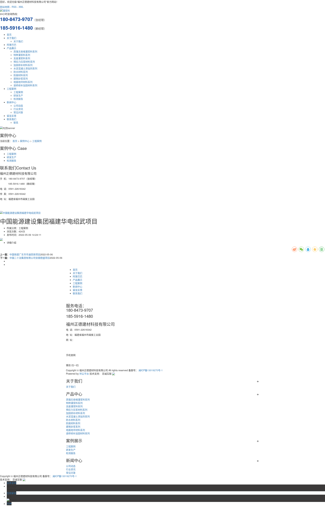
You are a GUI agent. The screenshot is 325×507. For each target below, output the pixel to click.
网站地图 (4, 6)
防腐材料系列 (21, 75)
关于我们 (11, 38)
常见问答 (18, 112)
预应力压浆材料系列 (24, 61)
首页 (9, 34)
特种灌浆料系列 (22, 54)
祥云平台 (84, 373)
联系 (16, 122)
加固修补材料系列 (23, 65)
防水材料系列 (21, 71)
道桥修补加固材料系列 (25, 85)
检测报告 (18, 98)
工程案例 (11, 88)
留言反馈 (11, 115)
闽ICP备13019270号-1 (151, 370)
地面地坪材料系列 (23, 82)
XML (21, 6)
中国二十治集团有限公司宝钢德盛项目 (29, 257)
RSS (14, 6)
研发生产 (18, 95)
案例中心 (24, 141)
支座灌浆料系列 (22, 58)
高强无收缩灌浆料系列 (25, 51)
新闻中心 (11, 102)
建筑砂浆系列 (21, 78)
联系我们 (11, 119)
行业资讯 (18, 109)
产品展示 (11, 48)
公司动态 (18, 105)
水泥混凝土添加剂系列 (25, 68)
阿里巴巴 (11, 44)
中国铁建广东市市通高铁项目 (24, 254)
